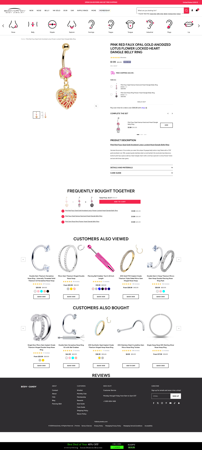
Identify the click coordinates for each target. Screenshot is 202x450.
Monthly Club (81, 394)
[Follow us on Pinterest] (166, 403)
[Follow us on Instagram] (162, 403)
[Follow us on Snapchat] (179, 403)
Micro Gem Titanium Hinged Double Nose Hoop (71, 277)
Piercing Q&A (57, 404)
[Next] (198, 26)
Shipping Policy (82, 410)
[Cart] (197, 10)
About (54, 394)
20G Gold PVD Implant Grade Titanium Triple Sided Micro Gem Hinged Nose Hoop (131, 278)
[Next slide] (171, 113)
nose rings (153, 14)
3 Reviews (123, 57)
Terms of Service (86, 426)
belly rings (160, 14)
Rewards (80, 400)
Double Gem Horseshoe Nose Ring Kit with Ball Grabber (71, 346)
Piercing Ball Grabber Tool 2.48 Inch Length (101, 277)
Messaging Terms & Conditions (132, 426)
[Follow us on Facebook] (154, 403)
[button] (23, 259)
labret (165, 14)
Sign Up (176, 396)
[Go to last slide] (166, 113)
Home (23, 39)
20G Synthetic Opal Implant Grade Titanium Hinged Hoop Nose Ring (101, 346)
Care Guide (81, 407)
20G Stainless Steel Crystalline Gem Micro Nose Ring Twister (131, 346)
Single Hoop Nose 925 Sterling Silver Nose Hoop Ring (160, 346)
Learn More (123, 88)
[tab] (138, 134)
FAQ (53, 397)
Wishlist (80, 390)
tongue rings (172, 14)
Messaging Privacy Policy (113, 426)
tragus (179, 14)
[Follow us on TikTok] (175, 403)
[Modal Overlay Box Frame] (101, 446)
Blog (53, 400)
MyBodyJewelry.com (101, 421)
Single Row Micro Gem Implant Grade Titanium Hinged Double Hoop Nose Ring (41, 347)
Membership (81, 397)
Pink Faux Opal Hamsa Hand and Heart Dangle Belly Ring (143, 123)
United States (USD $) (190, 2)
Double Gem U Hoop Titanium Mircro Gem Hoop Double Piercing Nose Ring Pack (160, 278)
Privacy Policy (98, 426)
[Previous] (3, 26)
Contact (55, 390)
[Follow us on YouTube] (170, 403)
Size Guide (81, 404)
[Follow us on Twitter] (158, 403)
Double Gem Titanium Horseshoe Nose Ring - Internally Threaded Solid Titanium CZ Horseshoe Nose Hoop (41, 278)
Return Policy (81, 414)
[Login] (192, 10)
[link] (35, 291)
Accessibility (148, 426)
